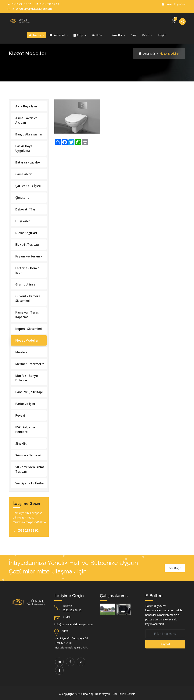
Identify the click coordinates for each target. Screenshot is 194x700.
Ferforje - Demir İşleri (27, 270)
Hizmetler (116, 35)
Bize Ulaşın (175, 568)
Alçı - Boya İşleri (26, 106)
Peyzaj (20, 415)
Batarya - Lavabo (27, 162)
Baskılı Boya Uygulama (23, 148)
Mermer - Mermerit (29, 364)
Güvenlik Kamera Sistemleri (27, 298)
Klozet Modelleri (27, 340)
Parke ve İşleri (25, 404)
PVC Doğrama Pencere (25, 429)
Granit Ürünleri (26, 284)
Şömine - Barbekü (28, 455)
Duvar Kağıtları (26, 233)
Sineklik (21, 443)
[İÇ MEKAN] (123, 609)
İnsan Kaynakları (176, 4)
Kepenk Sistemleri (28, 329)
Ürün (99, 35)
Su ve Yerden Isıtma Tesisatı (30, 469)
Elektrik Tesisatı (27, 244)
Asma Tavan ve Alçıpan (26, 120)
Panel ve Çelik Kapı (29, 392)
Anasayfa (38, 35)
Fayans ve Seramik (28, 256)
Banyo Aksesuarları (29, 134)
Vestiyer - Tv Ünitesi (30, 483)
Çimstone (22, 198)
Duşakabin (23, 221)
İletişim (162, 35)
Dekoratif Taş (25, 209)
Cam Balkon (23, 174)
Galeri (146, 35)
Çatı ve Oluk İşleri (28, 186)
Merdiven (22, 352)
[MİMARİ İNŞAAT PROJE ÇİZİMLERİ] (107, 609)
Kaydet (165, 644)
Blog (133, 35)
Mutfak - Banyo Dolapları (26, 378)
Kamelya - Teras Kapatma (27, 314)
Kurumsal (59, 35)
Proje (80, 35)
